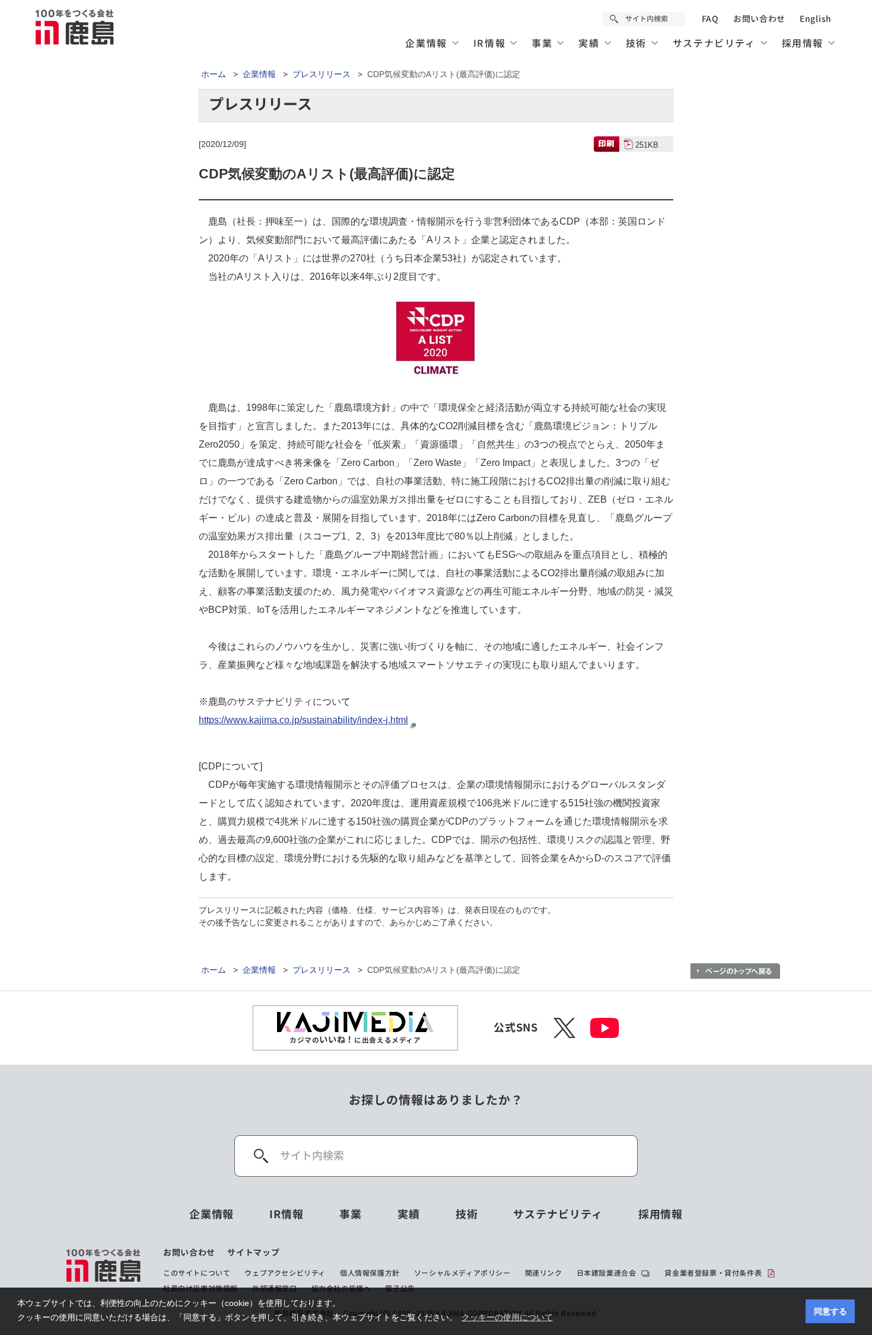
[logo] (104, 1270)
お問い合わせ (759, 19)
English (816, 19)
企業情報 (259, 74)
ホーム (213, 74)
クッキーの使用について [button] (507, 1317)
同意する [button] (830, 1311)
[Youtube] (604, 1028)
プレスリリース (321, 74)
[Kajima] (75, 26)
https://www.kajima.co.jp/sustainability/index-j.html (303, 720)
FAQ (710, 19)
